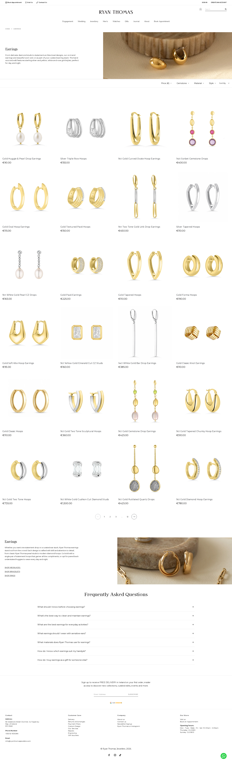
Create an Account (219, 2)
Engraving (72, 733)
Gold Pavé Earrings (70, 295)
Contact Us (43, 2)
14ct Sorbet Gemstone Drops (192, 158)
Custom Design (74, 726)
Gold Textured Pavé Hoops (75, 227)
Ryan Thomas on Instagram (128, 726)
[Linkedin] (121, 754)
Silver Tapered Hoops (188, 227)
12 (127, 517)
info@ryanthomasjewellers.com (18, 741)
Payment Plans (74, 724)
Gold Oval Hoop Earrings (16, 227)
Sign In (204, 2)
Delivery (71, 719)
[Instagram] (116, 754)
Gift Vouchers (73, 735)
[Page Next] (134, 516)
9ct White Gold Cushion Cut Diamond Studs (84, 499)
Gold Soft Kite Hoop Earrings (18, 363)
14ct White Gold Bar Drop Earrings (137, 363)
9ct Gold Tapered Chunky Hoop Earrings (198, 431)
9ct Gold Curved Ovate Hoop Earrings (139, 158)
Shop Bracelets (12, 571)
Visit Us (30, 2)
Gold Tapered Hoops (129, 295)
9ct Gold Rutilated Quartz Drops (136, 499)
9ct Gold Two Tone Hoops (16, 499)
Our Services (73, 728)
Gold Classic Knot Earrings (190, 363)
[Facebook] (110, 754)
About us (121, 719)
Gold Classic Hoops (12, 431)
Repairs (71, 731)
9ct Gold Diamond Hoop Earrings (194, 499)
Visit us (183, 719)
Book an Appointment (189, 722)
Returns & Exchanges (76, 722)
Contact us (121, 722)
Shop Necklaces (13, 567)
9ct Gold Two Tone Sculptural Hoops (80, 431)
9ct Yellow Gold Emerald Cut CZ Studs (81, 363)
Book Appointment (15, 2)
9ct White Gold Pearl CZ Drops (19, 295)
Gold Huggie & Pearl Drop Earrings (21, 158)
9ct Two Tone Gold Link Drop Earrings (139, 227)
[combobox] (216, 9)
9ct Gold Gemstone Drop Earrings (137, 431)
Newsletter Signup (124, 724)
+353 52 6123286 (11, 734)
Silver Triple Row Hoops (73, 158)
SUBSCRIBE (133, 694)
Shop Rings (10, 575)
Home (7, 29)
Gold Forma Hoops (186, 295)
